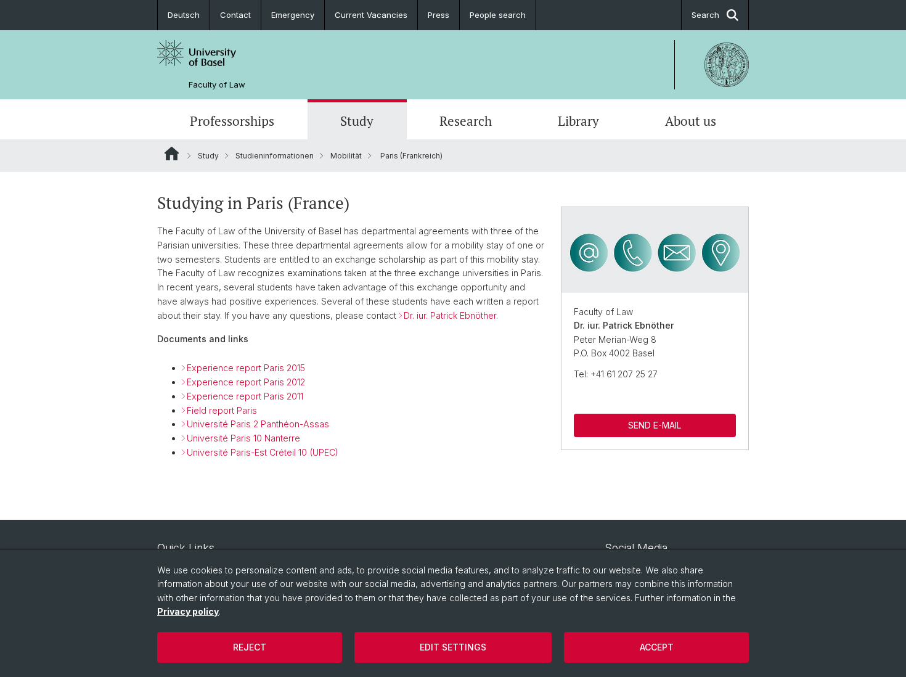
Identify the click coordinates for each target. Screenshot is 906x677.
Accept (657, 647)
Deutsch (184, 15)
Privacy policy (188, 611)
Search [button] (705, 15)
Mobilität (346, 155)
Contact (235, 15)
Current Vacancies (371, 15)
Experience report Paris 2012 (246, 382)
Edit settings (453, 647)
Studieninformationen (274, 155)
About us (690, 120)
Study (356, 120)
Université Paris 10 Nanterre (243, 438)
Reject (249, 647)
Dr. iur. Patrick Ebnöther (450, 315)
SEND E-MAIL (654, 425)
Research (465, 120)
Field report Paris (222, 410)
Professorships (232, 120)
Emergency (292, 15)
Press (438, 15)
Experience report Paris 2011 (245, 396)
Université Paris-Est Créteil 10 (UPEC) (262, 452)
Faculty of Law (217, 84)
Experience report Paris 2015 (246, 368)
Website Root (172, 153)
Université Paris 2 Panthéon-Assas (258, 424)
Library (578, 120)
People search (498, 15)
